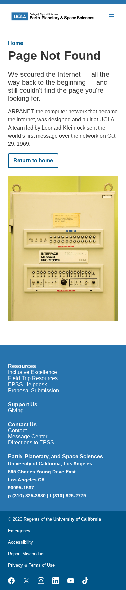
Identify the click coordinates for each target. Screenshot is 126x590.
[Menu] (111, 16)
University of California (77, 519)
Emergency (19, 530)
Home (15, 43)
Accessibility (20, 542)
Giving (16, 410)
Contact (17, 430)
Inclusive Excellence (32, 372)
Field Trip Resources (33, 378)
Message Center (27, 436)
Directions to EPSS (31, 442)
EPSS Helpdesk (27, 384)
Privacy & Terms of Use (31, 565)
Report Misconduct (26, 553)
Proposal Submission (33, 390)
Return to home (33, 160)
